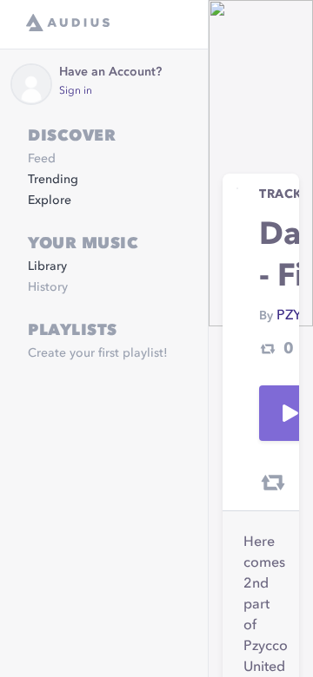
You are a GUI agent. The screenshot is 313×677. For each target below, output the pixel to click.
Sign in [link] (75, 91)
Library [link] (47, 266)
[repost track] (273, 482)
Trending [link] (53, 180)
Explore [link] (49, 200)
